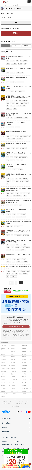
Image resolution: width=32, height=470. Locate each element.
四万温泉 (24, 356)
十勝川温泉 (24, 345)
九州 (8, 178)
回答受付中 (16, 45)
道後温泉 (3, 379)
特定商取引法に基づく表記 (18, 448)
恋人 (8, 60)
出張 (21, 136)
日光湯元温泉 (25, 388)
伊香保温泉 (3, 356)
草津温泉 (24, 354)
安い (13, 181)
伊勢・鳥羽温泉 (14, 391)
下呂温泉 (24, 371)
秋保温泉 (13, 351)
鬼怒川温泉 (3, 359)
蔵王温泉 (3, 354)
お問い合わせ (5, 437)
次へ (21, 282)
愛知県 (12, 136)
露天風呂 (28, 247)
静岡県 (8, 247)
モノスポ (16, 403)
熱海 (12, 247)
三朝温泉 (24, 379)
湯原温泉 (24, 382)
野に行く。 (21, 403)
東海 (21, 60)
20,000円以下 (20, 138)
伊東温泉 (13, 365)
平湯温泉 (3, 374)
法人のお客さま (6, 423)
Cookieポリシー (6, 448)
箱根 (13, 216)
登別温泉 (13, 345)
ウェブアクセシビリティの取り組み (10, 441)
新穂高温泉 (13, 374)
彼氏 (17, 60)
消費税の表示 (13, 437)
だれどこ (9, 401)
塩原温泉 (13, 359)
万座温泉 (13, 356)
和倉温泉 (13, 368)
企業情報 (4, 427)
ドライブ (8, 249)
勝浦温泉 (24, 376)
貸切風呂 (12, 105)
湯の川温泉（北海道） (5, 349)
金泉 (17, 160)
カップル (12, 60)
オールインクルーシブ (20, 91)
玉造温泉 (3, 382)
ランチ (21, 103)
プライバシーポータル (20, 444)
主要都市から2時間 (17, 195)
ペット (8, 235)
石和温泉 (24, 362)
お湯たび (18, 401)
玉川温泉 (13, 388)
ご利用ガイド (15, 399)
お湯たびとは (9, 399)
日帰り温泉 (9, 108)
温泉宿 (26, 103)
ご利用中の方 (5, 432)
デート (22, 247)
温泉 (17, 103)
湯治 (17, 181)
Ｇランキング (4, 401)
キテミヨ (4, 403)
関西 (12, 117)
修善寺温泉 (24, 365)
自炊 (8, 183)
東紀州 (8, 63)
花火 (25, 63)
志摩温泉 (24, 391)
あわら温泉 (3, 371)
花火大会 (20, 63)
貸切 (24, 105)
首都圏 (13, 148)
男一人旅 (13, 271)
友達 (8, 157)
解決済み (26, 45)
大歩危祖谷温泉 (4, 394)
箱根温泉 (8, 261)
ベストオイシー (10, 403)
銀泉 (21, 160)
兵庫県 (16, 100)
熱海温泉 (17, 247)
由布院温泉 (13, 394)
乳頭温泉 (13, 348)
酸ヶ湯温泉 (3, 388)
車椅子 (25, 261)
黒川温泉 (13, 385)
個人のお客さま (6, 418)
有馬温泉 (12, 103)
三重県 (25, 60)
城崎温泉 (24, 374)
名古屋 (16, 136)
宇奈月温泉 (13, 371)
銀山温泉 (13, 354)
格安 (27, 181)
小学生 (18, 214)
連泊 (28, 271)
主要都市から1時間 (11, 138)
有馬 (8, 103)
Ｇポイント (22, 399)
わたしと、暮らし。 (25, 401)
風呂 (8, 105)
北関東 (8, 148)
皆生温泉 (13, 382)
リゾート (8, 169)
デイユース (18, 105)
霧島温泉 (24, 385)
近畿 (12, 100)
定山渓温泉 (3, 345)
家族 (8, 72)
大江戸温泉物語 (10, 91)
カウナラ (26, 403)
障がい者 (8, 259)
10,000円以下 (13, 276)
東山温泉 (24, 351)
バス (22, 72)
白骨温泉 (3, 362)
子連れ (17, 72)
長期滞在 (22, 181)
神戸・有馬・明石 (23, 100)
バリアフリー (19, 261)
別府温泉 (25, 178)
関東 (17, 148)
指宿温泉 (3, 396)
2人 (21, 244)
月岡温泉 (13, 362)
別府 (16, 178)
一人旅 (8, 271)
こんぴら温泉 (14, 379)
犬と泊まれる (26, 235)
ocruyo (14, 401)
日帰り (14, 108)
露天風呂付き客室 (18, 117)
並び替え (3, 51)
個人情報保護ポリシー (7, 444)
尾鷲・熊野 (14, 63)
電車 (12, 226)
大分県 (12, 178)
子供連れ (12, 72)
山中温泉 (24, 368)
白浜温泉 (13, 376)
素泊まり (8, 181)
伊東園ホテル (23, 148)
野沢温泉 (24, 359)
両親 (8, 226)
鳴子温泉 (24, 348)
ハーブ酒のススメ (15, 406)
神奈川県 (8, 216)
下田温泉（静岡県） (5, 368)
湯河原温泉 (3, 365)
